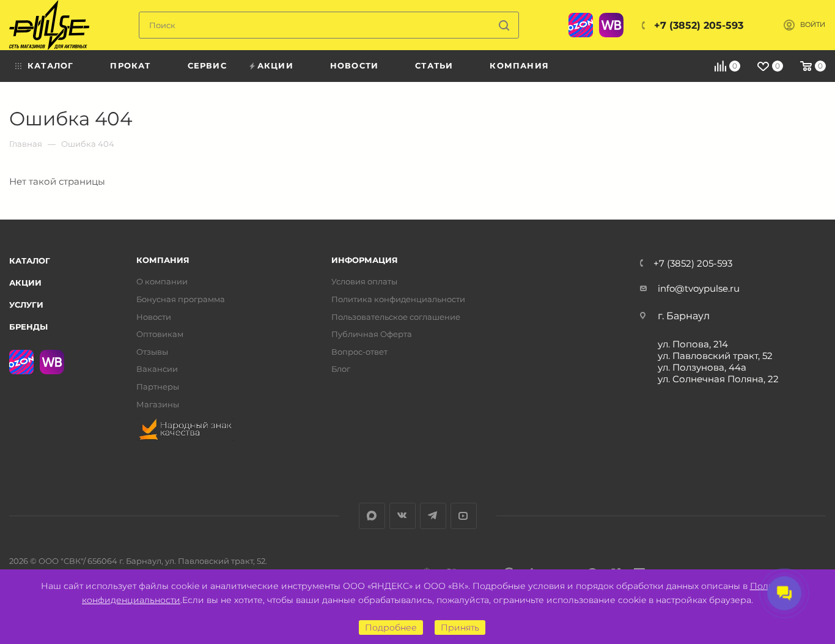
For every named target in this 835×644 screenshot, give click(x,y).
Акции (25, 282)
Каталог (29, 260)
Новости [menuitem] (354, 65)
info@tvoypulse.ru (699, 288)
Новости (153, 317)
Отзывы (152, 352)
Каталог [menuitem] (50, 65)
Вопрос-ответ (359, 352)
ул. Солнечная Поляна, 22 (718, 379)
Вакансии (157, 369)
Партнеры (157, 386)
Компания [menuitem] (519, 65)
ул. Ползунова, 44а (702, 367)
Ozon (580, 25)
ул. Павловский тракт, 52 (715, 355)
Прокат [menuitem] (130, 65)
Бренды (28, 326)
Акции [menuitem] (275, 65)
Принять (460, 627)
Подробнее (391, 627)
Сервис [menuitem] (207, 65)
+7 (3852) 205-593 (698, 25)
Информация (364, 260)
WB (611, 25)
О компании (162, 281)
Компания (162, 260)
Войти (812, 25)
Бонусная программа (180, 299)
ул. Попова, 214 (693, 344)
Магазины (157, 404)
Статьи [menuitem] (434, 65)
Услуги (26, 304)
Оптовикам (159, 334)
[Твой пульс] (49, 25)
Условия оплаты (364, 281)
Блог (340, 369)
